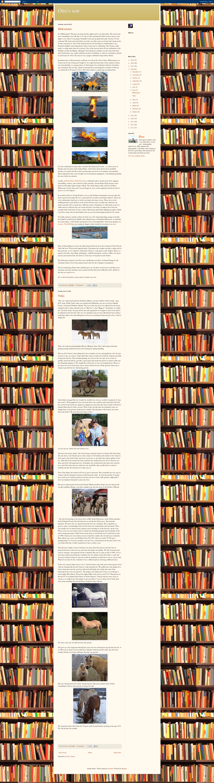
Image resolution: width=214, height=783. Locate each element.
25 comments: (79, 285)
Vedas (61, 295)
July (134, 87)
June (134, 90)
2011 (132, 128)
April (134, 103)
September (136, 81)
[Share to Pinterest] (96, 285)
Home (90, 752)
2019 (132, 60)
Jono (142, 137)
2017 (132, 66)
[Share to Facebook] (94, 285)
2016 (132, 69)
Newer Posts (62, 752)
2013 (132, 122)
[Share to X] (92, 285)
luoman (110, 768)
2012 (132, 125)
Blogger (124, 768)
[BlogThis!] (90, 285)
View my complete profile (136, 156)
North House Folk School (75, 181)
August (135, 84)
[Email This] (87, 285)
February (136, 109)
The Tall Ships (69, 224)
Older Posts (117, 752)
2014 (132, 118)
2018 (132, 63)
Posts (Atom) (71, 756)
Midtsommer (65, 29)
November (136, 75)
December (136, 72)
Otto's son (68, 10)
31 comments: (80, 746)
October (135, 78)
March (135, 106)
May (134, 100)
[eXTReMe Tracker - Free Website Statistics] (130, 27)
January (135, 112)
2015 (132, 115)
